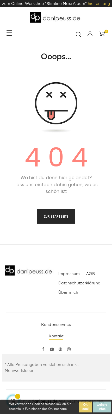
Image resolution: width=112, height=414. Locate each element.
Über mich (68, 293)
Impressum (69, 274)
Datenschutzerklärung (79, 283)
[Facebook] (43, 349)
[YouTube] (51, 349)
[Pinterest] (60, 349)
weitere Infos (102, 407)
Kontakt (56, 336)
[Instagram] (69, 349)
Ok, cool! (85, 407)
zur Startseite (56, 216)
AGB (90, 274)
